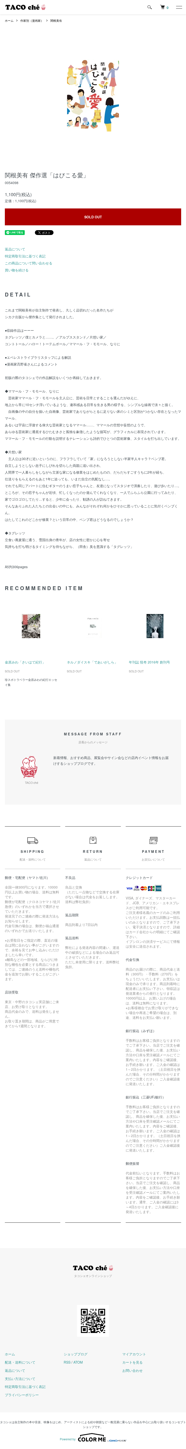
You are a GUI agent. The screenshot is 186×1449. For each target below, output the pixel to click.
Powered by (68, 1439)
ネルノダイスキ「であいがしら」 (92, 662)
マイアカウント (134, 1354)
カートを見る (132, 1362)
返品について (15, 249)
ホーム (9, 20)
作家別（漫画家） (32, 20)
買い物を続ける (17, 270)
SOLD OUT (93, 216)
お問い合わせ (132, 1370)
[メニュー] (178, 7)
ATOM (78, 1362)
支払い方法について (20, 1378)
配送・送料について (20, 1362)
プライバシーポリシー (22, 1394)
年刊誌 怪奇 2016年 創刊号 (149, 662)
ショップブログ (75, 1354)
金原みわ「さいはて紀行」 (25, 662)
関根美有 (56, 20)
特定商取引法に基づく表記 (25, 256)
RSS (67, 1362)
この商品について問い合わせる (28, 263)
